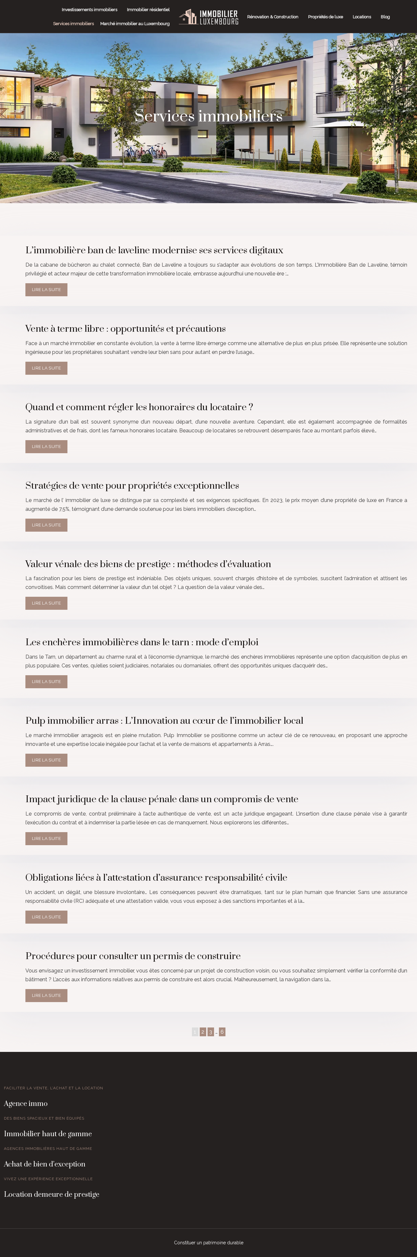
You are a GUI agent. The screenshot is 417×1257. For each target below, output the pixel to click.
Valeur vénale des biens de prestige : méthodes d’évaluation (148, 564)
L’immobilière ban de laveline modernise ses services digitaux (154, 250)
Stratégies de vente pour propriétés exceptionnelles (132, 486)
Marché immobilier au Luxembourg (135, 23)
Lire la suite (46, 289)
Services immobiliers (73, 23)
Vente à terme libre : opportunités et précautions (125, 329)
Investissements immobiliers (89, 9)
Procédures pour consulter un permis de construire (133, 956)
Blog (385, 16)
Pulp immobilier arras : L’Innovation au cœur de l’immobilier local (164, 721)
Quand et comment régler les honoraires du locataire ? (139, 407)
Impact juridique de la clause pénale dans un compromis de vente (161, 799)
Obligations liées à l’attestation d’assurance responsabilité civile (156, 878)
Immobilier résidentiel (148, 9)
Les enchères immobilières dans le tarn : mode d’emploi (141, 642)
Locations (362, 16)
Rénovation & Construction (272, 16)
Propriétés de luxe (325, 16)
